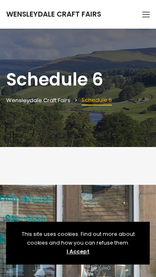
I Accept (78, 251)
